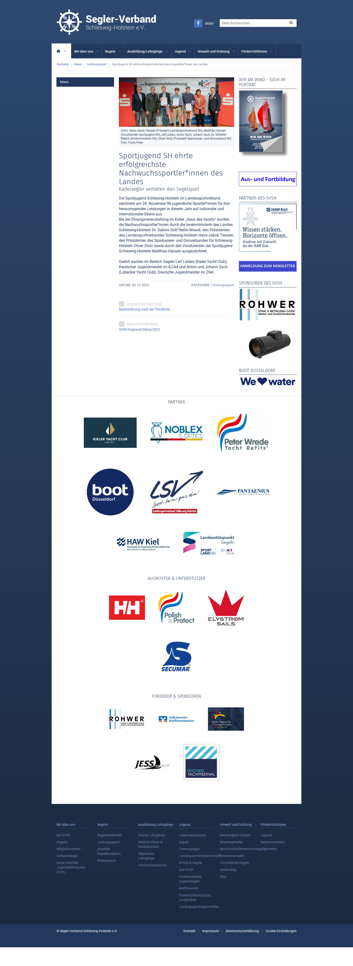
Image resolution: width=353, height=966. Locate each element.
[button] (291, 22)
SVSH (209, 23)
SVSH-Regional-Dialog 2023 (139, 329)
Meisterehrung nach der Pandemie (144, 309)
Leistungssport (222, 285)
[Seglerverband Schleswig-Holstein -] (106, 32)
